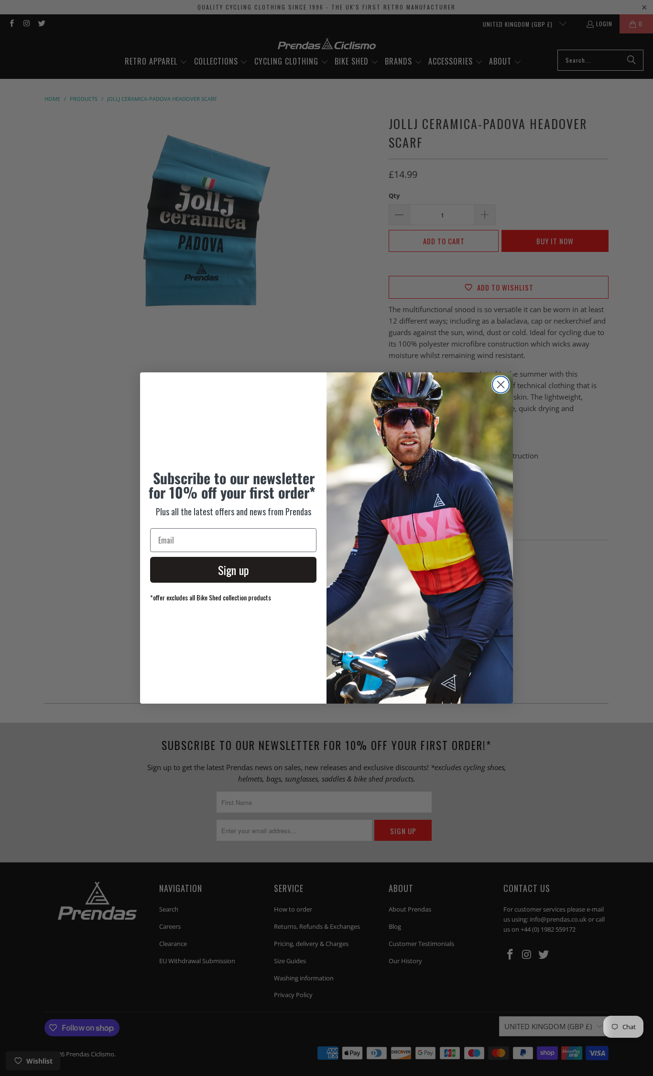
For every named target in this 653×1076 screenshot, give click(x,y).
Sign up (233, 569)
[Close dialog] (500, 384)
